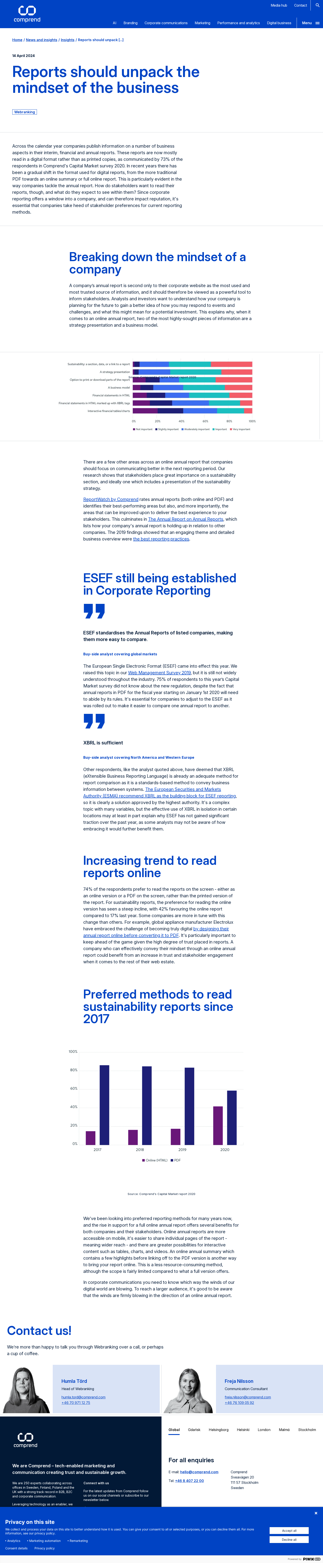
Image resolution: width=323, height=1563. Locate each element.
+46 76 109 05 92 (239, 1402)
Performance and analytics (238, 23)
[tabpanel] (242, 1476)
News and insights (41, 40)
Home (17, 40)
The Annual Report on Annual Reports (185, 519)
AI (114, 23)
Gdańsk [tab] (194, 1429)
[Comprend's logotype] (27, 14)
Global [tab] (174, 1429)
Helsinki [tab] (243, 1429)
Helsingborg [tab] (219, 1429)
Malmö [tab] (284, 1429)
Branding (130, 23)
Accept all (289, 1530)
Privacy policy (44, 1548)
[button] (310, 23)
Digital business (279, 23)
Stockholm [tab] (307, 1429)
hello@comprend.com (199, 1472)
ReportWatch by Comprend (110, 499)
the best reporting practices (161, 539)
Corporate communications (166, 23)
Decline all (289, 1539)
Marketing (202, 23)
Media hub (279, 5)
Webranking (24, 112)
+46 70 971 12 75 (76, 1402)
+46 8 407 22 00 (189, 1481)
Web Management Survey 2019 (159, 672)
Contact (300, 5)
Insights (67, 40)
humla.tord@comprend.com (83, 1397)
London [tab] (264, 1429)
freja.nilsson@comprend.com (248, 1397)
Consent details (16, 1548)
